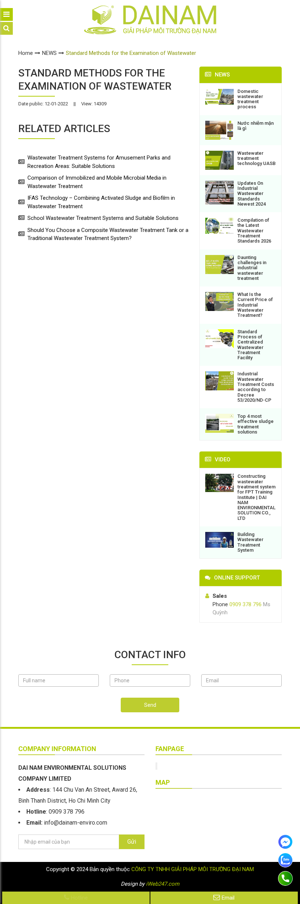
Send (150, 705)
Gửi (131, 841)
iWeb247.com (162, 884)
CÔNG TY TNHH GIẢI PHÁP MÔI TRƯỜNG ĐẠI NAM (192, 869)
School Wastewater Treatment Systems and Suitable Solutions (103, 218)
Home (25, 53)
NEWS (49, 53)
